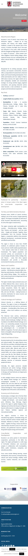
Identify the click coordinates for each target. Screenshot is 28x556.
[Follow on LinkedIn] (11, 546)
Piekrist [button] (21, 554)
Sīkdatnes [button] (12, 549)
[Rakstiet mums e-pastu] (9, 546)
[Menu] (2, 4)
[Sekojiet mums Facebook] (2, 546)
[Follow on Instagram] (4, 546)
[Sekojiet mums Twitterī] (6, 546)
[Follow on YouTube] (13, 546)
